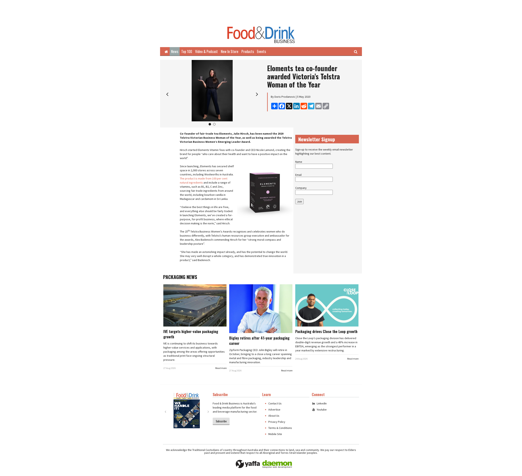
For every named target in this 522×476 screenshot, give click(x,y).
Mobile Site (275, 434)
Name (298, 162)
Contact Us (275, 403)
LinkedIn (322, 403)
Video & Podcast (206, 51)
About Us (273, 415)
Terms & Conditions (280, 428)
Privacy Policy (276, 422)
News (174, 51)
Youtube (322, 409)
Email (298, 175)
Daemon (277, 464)
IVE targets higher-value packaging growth (190, 334)
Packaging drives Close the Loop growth (326, 331)
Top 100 (186, 51)
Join (299, 201)
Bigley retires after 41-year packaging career (259, 340)
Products (247, 51)
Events (261, 51)
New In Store (229, 51)
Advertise (274, 409)
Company (301, 188)
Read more (221, 368)
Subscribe (221, 421)
